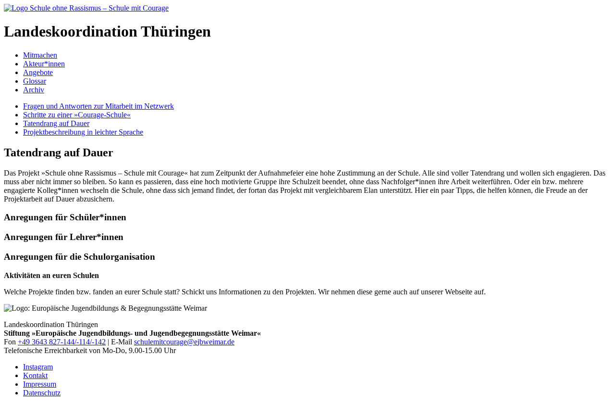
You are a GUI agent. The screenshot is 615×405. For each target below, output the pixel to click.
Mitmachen (40, 55)
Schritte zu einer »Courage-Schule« (77, 115)
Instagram (38, 367)
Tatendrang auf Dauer (56, 123)
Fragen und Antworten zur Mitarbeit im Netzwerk (98, 106)
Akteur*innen (44, 64)
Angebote (38, 72)
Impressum (39, 384)
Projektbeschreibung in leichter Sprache (83, 132)
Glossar (34, 81)
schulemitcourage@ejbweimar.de (184, 342)
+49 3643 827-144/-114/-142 (62, 342)
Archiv (33, 90)
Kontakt (35, 375)
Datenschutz (42, 393)
